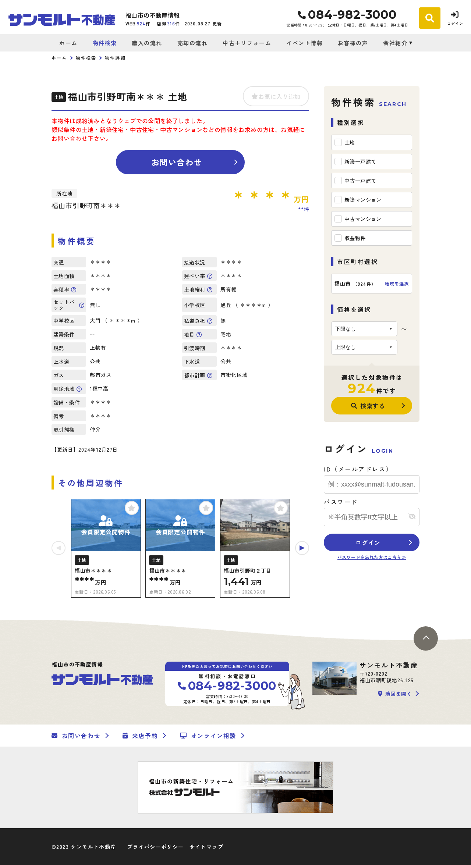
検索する (372, 405)
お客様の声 (353, 43)
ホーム (68, 43)
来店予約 (145, 735)
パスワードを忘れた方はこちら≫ (371, 557)
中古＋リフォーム (247, 43)
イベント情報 (304, 43)
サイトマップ (206, 846)
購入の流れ (147, 43)
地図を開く (398, 693)
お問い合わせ (176, 162)
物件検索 (105, 43)
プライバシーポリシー (155, 846)
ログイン (367, 542)
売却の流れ (192, 43)
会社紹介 (395, 43)
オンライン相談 (213, 735)
